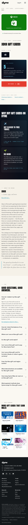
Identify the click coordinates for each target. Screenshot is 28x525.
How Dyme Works (6, 482)
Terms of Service (13, 519)
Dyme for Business (20, 484)
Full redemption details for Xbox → (10, 322)
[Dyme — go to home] (5, 2)
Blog (16, 494)
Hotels (16, 480)
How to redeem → (19, 97)
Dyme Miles (5, 492)
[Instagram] (6, 473)
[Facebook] (13, 473)
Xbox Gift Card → (5, 198)
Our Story (4, 480)
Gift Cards (9, 8)
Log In (19, 3)
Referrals (17, 498)
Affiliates (17, 496)
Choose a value (6, 50)
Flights (17, 482)
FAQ (16, 492)
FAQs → (3, 99)
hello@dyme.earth (9, 468)
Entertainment (19, 8)
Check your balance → (7, 97)
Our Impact (5, 484)
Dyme (2, 8)
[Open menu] (25, 3)
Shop (3, 494)
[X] (10, 473)
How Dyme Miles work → (9, 76)
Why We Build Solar (7, 486)
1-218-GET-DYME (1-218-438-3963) (13, 465)
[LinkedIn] (3, 473)
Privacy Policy (5, 519)
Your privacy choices (6, 522)
